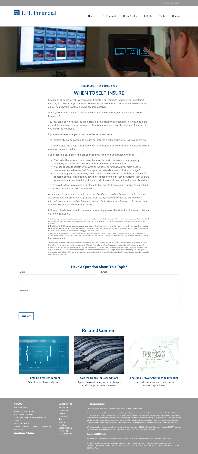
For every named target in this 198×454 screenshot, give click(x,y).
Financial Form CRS (97, 403)
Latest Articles (65, 427)
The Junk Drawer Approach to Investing (154, 377)
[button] (91, 16)
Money (62, 422)
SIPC (170, 438)
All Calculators (65, 433)
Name (22, 272)
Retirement (64, 407)
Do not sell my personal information (143, 429)
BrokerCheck (137, 408)
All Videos (63, 430)
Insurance (63, 416)
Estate (62, 413)
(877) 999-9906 (172, 2)
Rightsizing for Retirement (44, 377)
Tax (60, 419)
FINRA (163, 438)
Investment (64, 410)
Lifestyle (62, 424)
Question (24, 290)
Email (104, 272)
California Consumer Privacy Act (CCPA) (160, 427)
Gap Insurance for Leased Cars (99, 377)
